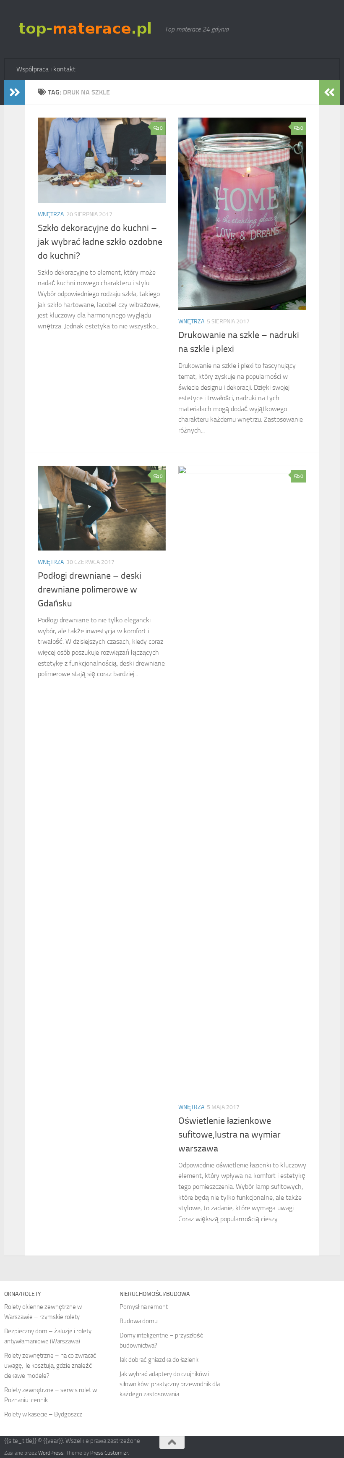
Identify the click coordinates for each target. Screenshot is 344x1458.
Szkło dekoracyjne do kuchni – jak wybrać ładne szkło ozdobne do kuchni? (100, 242)
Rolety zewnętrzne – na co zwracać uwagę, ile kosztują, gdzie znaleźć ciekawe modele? (50, 1365)
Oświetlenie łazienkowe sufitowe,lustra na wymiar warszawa (229, 1134)
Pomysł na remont (144, 1307)
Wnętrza (51, 214)
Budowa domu (139, 1321)
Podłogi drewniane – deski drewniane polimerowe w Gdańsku (89, 589)
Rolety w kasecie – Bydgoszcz (43, 1414)
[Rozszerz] (14, 92)
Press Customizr (109, 1453)
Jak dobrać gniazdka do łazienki (160, 1360)
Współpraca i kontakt (46, 69)
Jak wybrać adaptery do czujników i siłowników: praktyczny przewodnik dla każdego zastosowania (170, 1384)
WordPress (50, 1453)
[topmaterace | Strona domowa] (86, 29)
